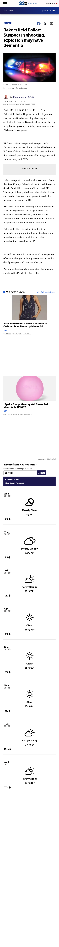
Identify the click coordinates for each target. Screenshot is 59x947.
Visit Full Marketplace (46, 292)
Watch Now (51, 3)
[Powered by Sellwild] (51, 459)
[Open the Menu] (4, 3)
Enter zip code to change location (17, 469)
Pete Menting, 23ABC (24, 97)
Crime (7, 23)
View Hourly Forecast (14, 483)
